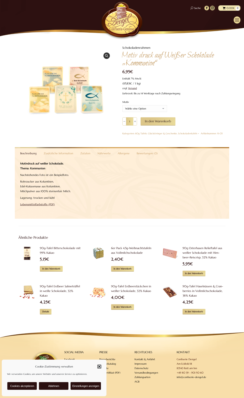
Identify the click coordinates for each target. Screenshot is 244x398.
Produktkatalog (107, 363)
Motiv (125, 102)
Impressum (140, 363)
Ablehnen (53, 385)
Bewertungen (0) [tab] (147, 153)
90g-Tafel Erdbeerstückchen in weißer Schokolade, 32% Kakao (131, 288)
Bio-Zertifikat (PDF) (109, 372)
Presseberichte (107, 359)
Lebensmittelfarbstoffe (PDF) (37, 204)
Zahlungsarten (142, 377)
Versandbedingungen (146, 372)
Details (45, 311)
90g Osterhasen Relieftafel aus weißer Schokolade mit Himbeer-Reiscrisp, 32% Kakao (202, 252)
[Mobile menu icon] (237, 20)
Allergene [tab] (124, 153)
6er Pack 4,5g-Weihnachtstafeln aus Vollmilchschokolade (131, 250)
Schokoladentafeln (187, 133)
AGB (137, 381)
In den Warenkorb (158, 121)
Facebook (69, 359)
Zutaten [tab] (85, 153)
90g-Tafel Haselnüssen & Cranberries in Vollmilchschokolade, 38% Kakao (203, 290)
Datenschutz (141, 368)
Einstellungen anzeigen (85, 385)
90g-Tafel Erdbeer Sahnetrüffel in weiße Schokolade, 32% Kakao (60, 290)
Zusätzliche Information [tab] (58, 153)
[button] (99, 366)
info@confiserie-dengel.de (191, 377)
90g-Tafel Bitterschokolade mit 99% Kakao (60, 250)
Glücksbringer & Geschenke (162, 133)
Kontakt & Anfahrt (145, 359)
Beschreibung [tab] (28, 153)
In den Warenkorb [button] (51, 268)
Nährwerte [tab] (104, 153)
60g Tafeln (141, 133)
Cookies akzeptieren (22, 385)
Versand (132, 88)
